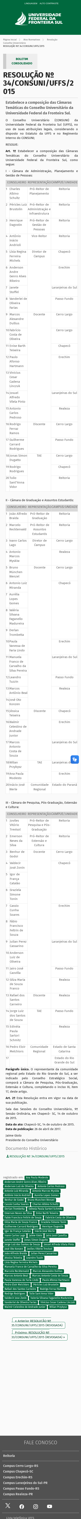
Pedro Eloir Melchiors (17, 1284)
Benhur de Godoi (14, 1199)
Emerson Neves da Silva (18, 1213)
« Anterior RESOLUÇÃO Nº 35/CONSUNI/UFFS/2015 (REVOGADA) (37, 1323)
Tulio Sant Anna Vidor (41, 1293)
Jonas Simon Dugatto (36, 1240)
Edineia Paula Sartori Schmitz (45, 1208)
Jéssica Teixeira (13, 1258)
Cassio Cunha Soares (17, 1204)
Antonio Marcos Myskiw (45, 1190)
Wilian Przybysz (58, 1306)
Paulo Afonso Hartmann (56, 1280)
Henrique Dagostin (52, 1226)
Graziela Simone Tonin (53, 1222)
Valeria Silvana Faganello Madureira (52, 1298)
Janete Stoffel (12, 1240)
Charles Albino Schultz (45, 1204)
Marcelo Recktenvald (17, 1271)
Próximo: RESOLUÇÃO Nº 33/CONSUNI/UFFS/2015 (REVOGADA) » (38, 1335)
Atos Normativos (31, 39)
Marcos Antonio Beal (16, 1275)
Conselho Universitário (14, 43)
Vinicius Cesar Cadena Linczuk (57, 1302)
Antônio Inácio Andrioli (18, 1195)
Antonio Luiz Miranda (16, 1190)
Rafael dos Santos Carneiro (20, 1289)
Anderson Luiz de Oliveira (19, 1186)
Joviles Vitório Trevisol (39, 1249)
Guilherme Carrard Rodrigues (21, 1226)
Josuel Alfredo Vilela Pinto (59, 1244)
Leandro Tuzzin (34, 1258)
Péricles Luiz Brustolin (46, 1284)
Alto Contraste (49, 3)
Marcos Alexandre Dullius (48, 1271)
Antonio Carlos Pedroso (51, 1186)
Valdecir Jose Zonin (16, 1298)
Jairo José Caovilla (56, 1235)
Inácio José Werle (45, 1231)
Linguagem (31, 3)
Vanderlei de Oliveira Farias (21, 1302)
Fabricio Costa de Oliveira (60, 1217)
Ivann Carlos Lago (15, 1235)
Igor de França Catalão (18, 1231)
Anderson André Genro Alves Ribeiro (25, 1181)
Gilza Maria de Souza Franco (21, 1222)
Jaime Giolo (35, 1235)
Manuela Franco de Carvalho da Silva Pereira (31, 1266)
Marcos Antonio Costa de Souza (50, 1275)
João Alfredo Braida (16, 1253)
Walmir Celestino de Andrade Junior (25, 1306)
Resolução (52, 39)
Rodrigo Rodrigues (15, 1293)
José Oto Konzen (14, 1249)
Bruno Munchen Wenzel (41, 1199)
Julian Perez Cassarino (44, 1253)
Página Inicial (10, 39)
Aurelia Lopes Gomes (46, 1195)
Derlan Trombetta (15, 1208)
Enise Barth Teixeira (47, 1213)
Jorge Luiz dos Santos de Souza (22, 1244)
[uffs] (45, 18)
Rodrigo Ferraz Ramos (52, 1289)
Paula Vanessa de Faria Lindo (21, 1280)
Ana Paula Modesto (37, 1177)
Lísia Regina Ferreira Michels (21, 1262)
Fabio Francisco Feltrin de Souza (23, 1217)
